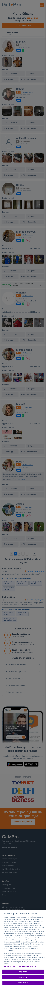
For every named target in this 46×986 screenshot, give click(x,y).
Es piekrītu (23, 972)
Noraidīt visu (23, 977)
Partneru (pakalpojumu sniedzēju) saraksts (20, 966)
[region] (23, 948)
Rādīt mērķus (23, 983)
